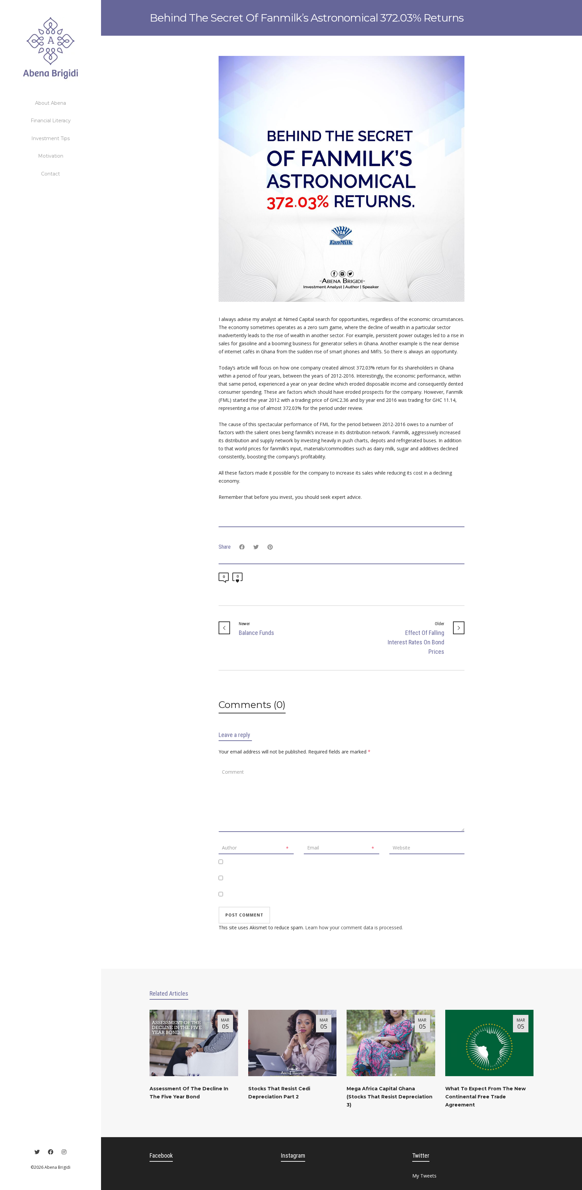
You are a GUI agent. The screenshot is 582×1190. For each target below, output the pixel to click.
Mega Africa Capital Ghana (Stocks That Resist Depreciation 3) (389, 1097)
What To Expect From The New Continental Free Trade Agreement (485, 1097)
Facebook (161, 1155)
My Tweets (424, 1175)
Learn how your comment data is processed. (354, 927)
